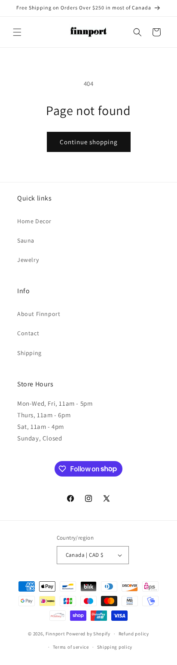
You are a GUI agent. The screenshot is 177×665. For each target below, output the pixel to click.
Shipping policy (115, 647)
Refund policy (134, 634)
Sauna (25, 240)
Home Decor (34, 221)
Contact (28, 333)
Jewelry (28, 260)
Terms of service (71, 647)
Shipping (29, 353)
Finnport (55, 634)
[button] (17, 32)
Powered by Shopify (88, 634)
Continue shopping (89, 142)
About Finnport (38, 314)
